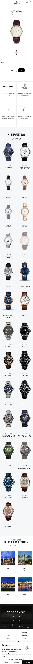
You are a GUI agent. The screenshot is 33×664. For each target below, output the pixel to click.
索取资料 (12, 70)
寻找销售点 (24, 632)
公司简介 (8, 635)
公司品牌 (8, 638)
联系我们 (24, 638)
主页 (9, 632)
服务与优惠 (24, 635)
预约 (21, 70)
